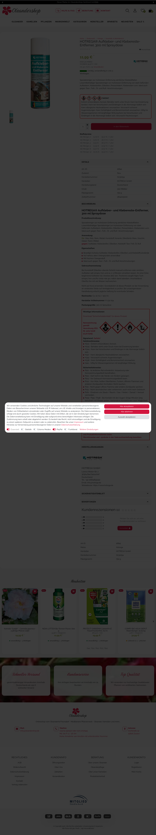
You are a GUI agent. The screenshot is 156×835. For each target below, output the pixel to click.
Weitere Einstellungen (89, 429)
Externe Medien (44, 429)
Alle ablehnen (127, 412)
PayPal (59, 429)
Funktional (72, 429)
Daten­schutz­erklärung (70, 425)
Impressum (79, 422)
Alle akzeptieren (127, 406)
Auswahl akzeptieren (127, 417)
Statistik (28, 429)
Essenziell (15, 429)
